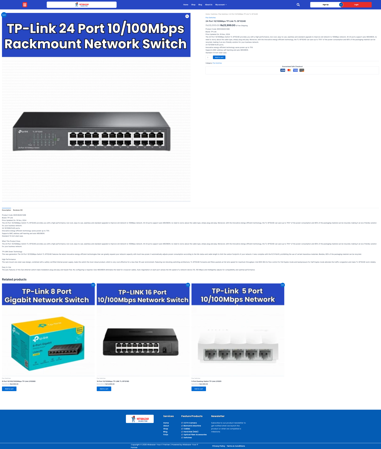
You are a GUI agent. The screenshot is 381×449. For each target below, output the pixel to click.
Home (185, 5)
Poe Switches (223, 14)
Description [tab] (6, 210)
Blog (200, 5)
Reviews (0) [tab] (18, 210)
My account (220, 5)
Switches (214, 14)
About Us (208, 5)
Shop (193, 5)
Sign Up (326, 5)
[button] (24, 4)
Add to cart (219, 57)
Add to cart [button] (9, 389)
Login (356, 5)
